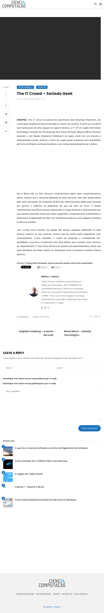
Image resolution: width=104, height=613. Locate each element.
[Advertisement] (58, 108)
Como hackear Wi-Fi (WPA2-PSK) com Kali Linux (41, 461)
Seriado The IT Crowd (41, 317)
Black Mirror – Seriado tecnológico (77, 333)
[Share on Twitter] (6, 114)
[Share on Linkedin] (6, 131)
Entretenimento (25, 87)
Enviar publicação (25, 594)
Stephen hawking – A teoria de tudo (36, 333)
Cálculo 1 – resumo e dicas (29, 486)
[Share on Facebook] (6, 106)
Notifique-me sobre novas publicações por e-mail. (29, 383)
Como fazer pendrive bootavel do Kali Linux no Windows (45, 499)
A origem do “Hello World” (29, 474)
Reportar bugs (43, 594)
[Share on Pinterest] (6, 123)
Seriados (42, 87)
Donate (56, 594)
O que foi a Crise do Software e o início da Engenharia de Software (51, 448)
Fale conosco (81, 594)
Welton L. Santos (50, 276)
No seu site (67, 594)
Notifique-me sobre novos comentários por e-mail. (30, 378)
